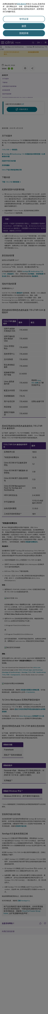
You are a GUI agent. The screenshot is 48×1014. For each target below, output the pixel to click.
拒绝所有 (24, 33)
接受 (24, 26)
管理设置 (24, 19)
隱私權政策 (21, 4)
